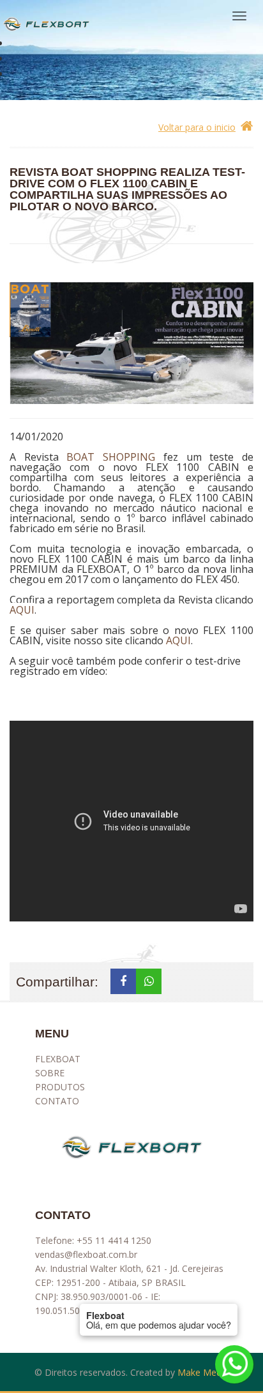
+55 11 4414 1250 (114, 1240)
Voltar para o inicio (197, 127)
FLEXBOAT (57, 1059)
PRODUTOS (60, 1087)
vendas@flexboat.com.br (86, 1254)
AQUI (22, 610)
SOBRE (49, 1073)
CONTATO (57, 1101)
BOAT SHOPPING (110, 457)
